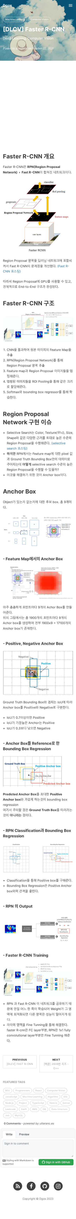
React (38, 1090)
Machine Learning (15, 19)
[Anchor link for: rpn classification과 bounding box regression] (26, 836)
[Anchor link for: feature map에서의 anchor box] (65, 559)
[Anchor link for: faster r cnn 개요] (57, 156)
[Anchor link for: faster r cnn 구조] (57, 303)
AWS (34, 1109)
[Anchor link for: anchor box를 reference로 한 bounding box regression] (53, 749)
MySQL (19, 1115)
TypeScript (38, 1102)
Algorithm (53, 1096)
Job (7, 1115)
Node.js (9, 1102)
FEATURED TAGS (14, 1082)
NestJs (53, 1102)
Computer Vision (40, 19)
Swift (24, 1109)
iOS (65, 1096)
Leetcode (10, 1109)
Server (66, 1102)
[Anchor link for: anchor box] (39, 491)
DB (44, 1109)
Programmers (22, 1090)
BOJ (7, 1090)
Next (56, 1064)
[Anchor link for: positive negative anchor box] (65, 643)
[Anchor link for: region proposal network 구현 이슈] (55, 422)
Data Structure (59, 1109)
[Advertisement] (38, 101)
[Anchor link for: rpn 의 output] (35, 906)
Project (23, 1102)
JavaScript (11, 1096)
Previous (20, 1061)
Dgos (7, 5)
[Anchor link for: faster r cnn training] (50, 955)
